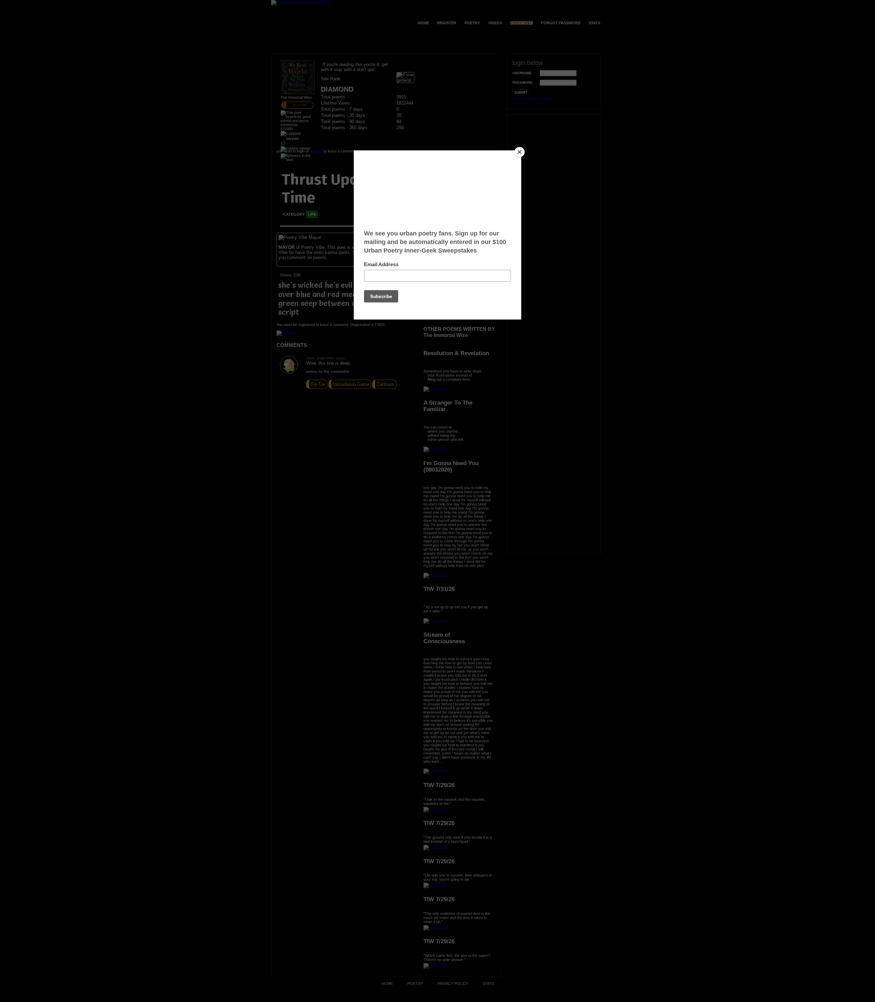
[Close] (519, 152)
